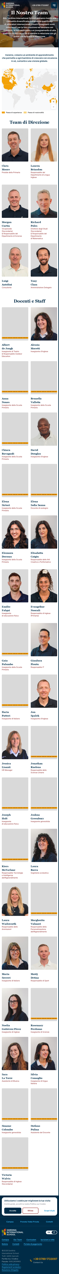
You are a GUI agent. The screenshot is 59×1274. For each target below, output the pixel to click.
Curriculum (31, 1239)
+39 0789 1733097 (40, 5)
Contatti (49, 1222)
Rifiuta (30, 1210)
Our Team (17, 1239)
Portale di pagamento (33, 1244)
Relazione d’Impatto (10, 1270)
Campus (9, 1222)
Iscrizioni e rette (47, 1239)
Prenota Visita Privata (29, 1222)
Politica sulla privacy (10, 1264)
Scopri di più (49, 1210)
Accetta (12, 1210)
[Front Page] (11, 5)
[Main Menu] (54, 5)
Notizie (5, 1244)
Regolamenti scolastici (11, 1267)
